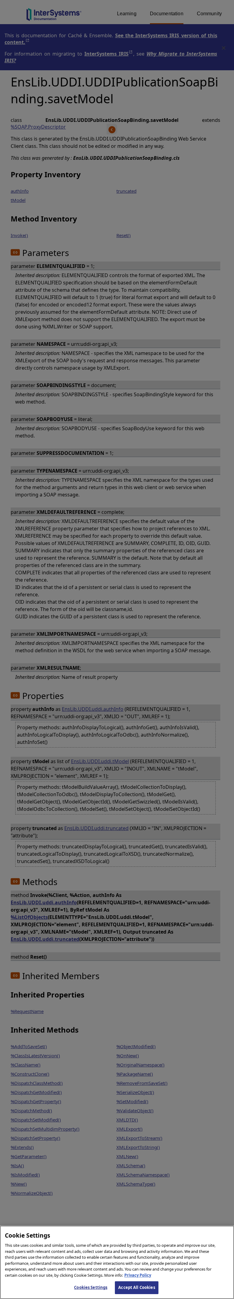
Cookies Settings (90, 1287)
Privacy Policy (137, 1275)
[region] (117, 1262)
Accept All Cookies (136, 1287)
